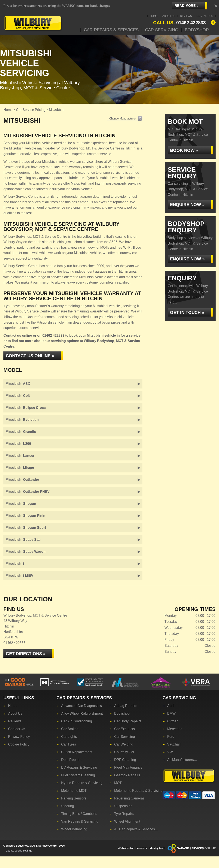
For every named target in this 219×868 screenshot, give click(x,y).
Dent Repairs (71, 760)
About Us (168, 16)
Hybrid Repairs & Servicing (81, 783)
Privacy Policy (19, 736)
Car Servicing (161, 30)
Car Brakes (69, 729)
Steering (67, 806)
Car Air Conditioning (76, 721)
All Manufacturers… (182, 760)
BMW (171, 713)
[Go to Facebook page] (213, 22)
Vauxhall (174, 744)
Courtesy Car (124, 752)
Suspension (123, 806)
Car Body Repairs (127, 721)
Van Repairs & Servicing (79, 821)
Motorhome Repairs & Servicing (138, 790)
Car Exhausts (124, 729)
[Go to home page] (33, 23)
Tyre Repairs (124, 814)
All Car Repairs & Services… (136, 829)
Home (154, 16)
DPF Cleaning (125, 760)
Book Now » (184, 150)
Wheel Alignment (127, 821)
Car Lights (69, 736)
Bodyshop (197, 30)
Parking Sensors (73, 798)
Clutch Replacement (76, 752)
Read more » (186, 5)
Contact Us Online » (30, 355)
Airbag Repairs (125, 706)
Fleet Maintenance (128, 767)
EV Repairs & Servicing (79, 767)
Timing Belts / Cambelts (79, 814)
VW (170, 752)
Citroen (172, 721)
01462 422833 (179, 22)
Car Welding (123, 744)
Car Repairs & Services (111, 30)
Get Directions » (26, 653)
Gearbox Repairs (127, 775)
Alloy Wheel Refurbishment (82, 713)
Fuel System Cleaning (78, 775)
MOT (118, 783)
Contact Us (205, 16)
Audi (170, 706)
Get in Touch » (187, 312)
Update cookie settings (19, 850)
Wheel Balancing (74, 829)
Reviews (186, 16)
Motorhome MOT (74, 790)
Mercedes (174, 729)
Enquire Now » (187, 204)
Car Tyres (68, 744)
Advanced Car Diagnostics (81, 706)
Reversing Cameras (129, 798)
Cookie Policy (18, 744)
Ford (170, 736)
